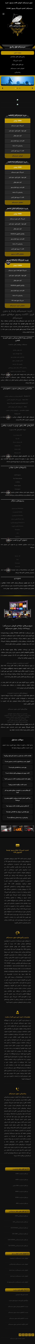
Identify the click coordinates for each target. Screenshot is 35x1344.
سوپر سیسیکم (14, 1338)
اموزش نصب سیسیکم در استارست (19, 1258)
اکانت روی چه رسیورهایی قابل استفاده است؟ (17, 773)
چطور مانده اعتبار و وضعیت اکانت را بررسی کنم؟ (18, 779)
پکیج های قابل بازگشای (17, 57)
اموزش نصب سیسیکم (17, 68)
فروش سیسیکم (17, 156)
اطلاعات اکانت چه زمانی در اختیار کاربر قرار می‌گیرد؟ (17, 756)
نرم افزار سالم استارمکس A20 (20, 1222)
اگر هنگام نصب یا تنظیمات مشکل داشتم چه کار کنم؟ (17, 791)
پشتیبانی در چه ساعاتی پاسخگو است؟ (17, 817)
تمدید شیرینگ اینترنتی (22, 1294)
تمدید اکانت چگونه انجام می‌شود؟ (17, 785)
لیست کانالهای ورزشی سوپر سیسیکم (18, 1306)
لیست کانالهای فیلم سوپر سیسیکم (18, 1318)
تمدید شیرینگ (17, 61)
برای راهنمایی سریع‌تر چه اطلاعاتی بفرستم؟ (17, 812)
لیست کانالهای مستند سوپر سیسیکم (18, 1312)
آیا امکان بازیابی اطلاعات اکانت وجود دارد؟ (17, 806)
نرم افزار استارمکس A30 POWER (19, 1228)
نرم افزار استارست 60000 (21, 1191)
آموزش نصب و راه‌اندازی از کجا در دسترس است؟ (17, 761)
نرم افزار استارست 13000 (21, 1174)
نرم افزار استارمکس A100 (21, 1216)
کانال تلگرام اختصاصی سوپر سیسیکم (18, 1324)
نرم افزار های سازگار (17, 65)
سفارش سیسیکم (17, 202)
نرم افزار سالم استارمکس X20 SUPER (18, 1246)
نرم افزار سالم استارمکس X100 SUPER (18, 1240)
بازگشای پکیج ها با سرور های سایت (18, 1300)
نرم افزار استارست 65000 (21, 1197)
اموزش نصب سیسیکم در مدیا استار (18, 1270)
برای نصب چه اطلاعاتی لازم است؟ (17, 767)
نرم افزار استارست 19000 (21, 1179)
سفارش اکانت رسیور (17, 254)
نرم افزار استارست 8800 (22, 1203)
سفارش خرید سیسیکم (17, 306)
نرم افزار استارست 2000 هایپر (20, 1185)
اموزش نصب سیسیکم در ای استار (19, 1276)
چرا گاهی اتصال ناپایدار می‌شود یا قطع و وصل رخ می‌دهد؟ (17, 799)
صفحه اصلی (17, 53)
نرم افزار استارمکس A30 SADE (20, 1234)
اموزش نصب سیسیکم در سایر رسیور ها (17, 1282)
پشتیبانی (17, 72)
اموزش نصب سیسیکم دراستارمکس (18, 1264)
